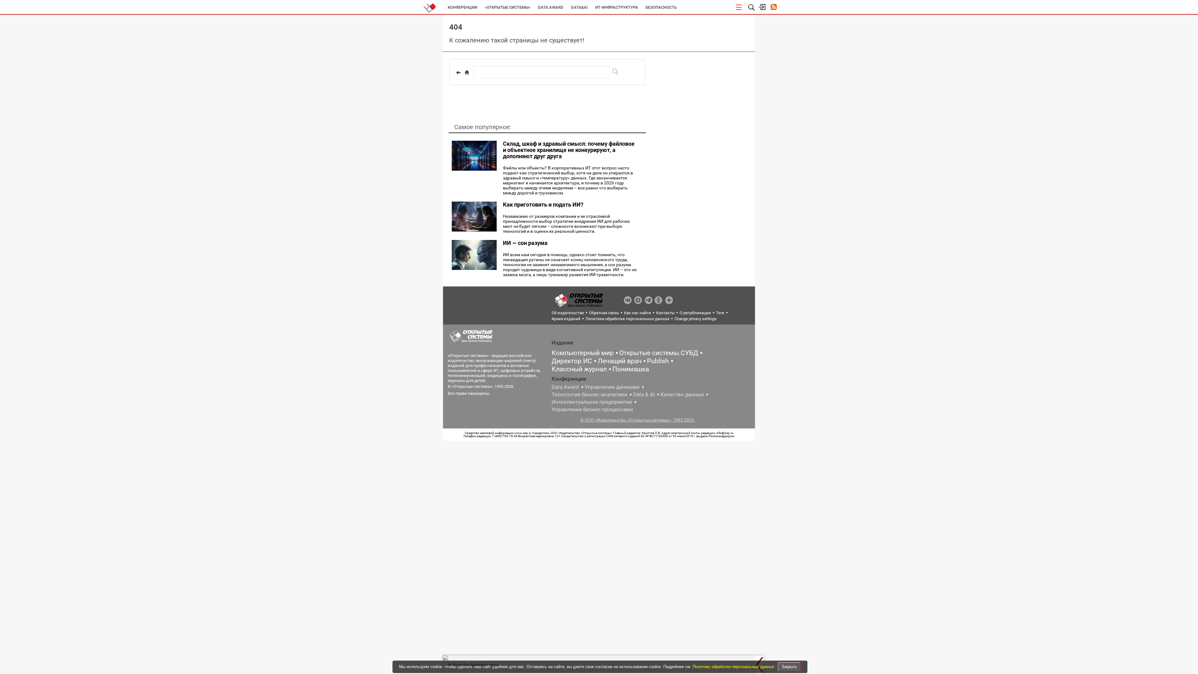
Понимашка (630, 369)
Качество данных (682, 394)
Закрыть (789, 666)
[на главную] (467, 72)
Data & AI (644, 394)
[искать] (615, 71)
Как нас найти (637, 312)
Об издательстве (568, 312)
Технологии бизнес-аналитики (589, 394)
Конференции (462, 7)
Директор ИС (572, 361)
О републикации (695, 312)
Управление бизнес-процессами (592, 409)
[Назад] (458, 72)
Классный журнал (579, 369)
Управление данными (612, 387)
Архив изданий (566, 318)
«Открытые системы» (507, 7)
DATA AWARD (550, 7)
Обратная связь (604, 312)
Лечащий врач (619, 361)
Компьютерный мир (583, 353)
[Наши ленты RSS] (773, 8)
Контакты (665, 312)
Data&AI (579, 7)
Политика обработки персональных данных (628, 318)
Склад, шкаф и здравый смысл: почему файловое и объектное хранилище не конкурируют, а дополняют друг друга (569, 149)
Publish (658, 361)
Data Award (565, 387)
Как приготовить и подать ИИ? (543, 204)
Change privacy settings (695, 318)
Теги (720, 312)
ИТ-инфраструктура (616, 7)
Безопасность (661, 7)
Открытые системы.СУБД (658, 353)
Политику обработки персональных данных (734, 666)
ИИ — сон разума (525, 243)
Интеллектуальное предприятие (592, 402)
